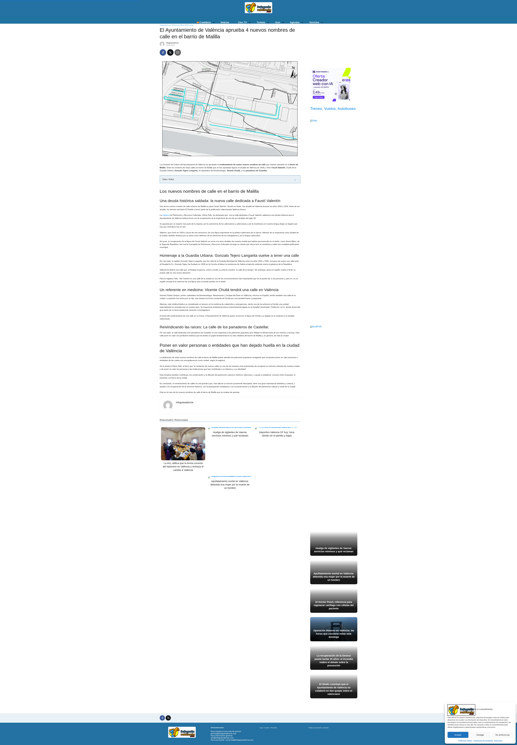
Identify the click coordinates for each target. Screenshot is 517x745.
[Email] (177, 52)
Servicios (314, 22)
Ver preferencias (502, 735)
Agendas (294, 22)
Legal (261, 727)
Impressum (498, 741)
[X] (170, 52)
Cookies (266, 727)
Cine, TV (242, 22)
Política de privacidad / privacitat (318, 727)
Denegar (480, 735)
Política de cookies (465, 741)
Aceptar (458, 735)
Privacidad (273, 727)
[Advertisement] (333, 44)
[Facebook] (163, 52)
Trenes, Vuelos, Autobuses (333, 109)
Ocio (277, 22)
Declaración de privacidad (483, 741)
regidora (166, 215)
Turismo (261, 22)
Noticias (225, 22)
